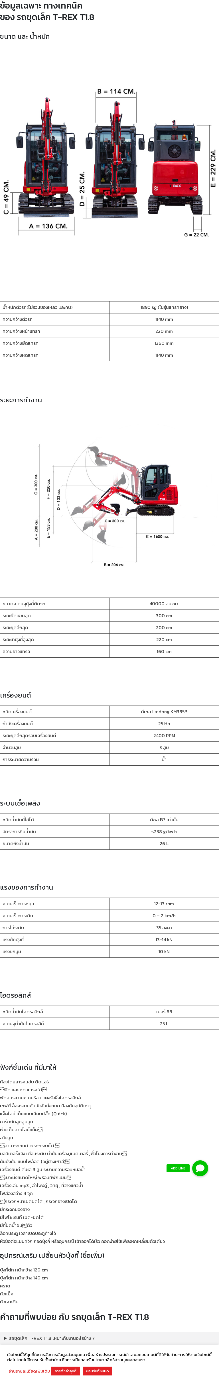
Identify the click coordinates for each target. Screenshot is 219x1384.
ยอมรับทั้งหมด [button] (97, 1371)
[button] (200, 1168)
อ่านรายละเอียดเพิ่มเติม (29, 1371)
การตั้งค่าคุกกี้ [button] (65, 1371)
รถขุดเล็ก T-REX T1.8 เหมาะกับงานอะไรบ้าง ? (51, 1338)
